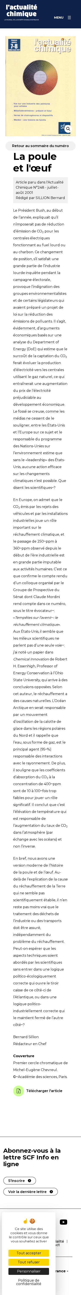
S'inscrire (16, 1181)
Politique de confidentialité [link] (28, 1282)
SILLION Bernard (50, 198)
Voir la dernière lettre (27, 1192)
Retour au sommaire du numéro (40, 146)
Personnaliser (29, 1271)
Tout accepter (28, 1253)
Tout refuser (29, 1262)
